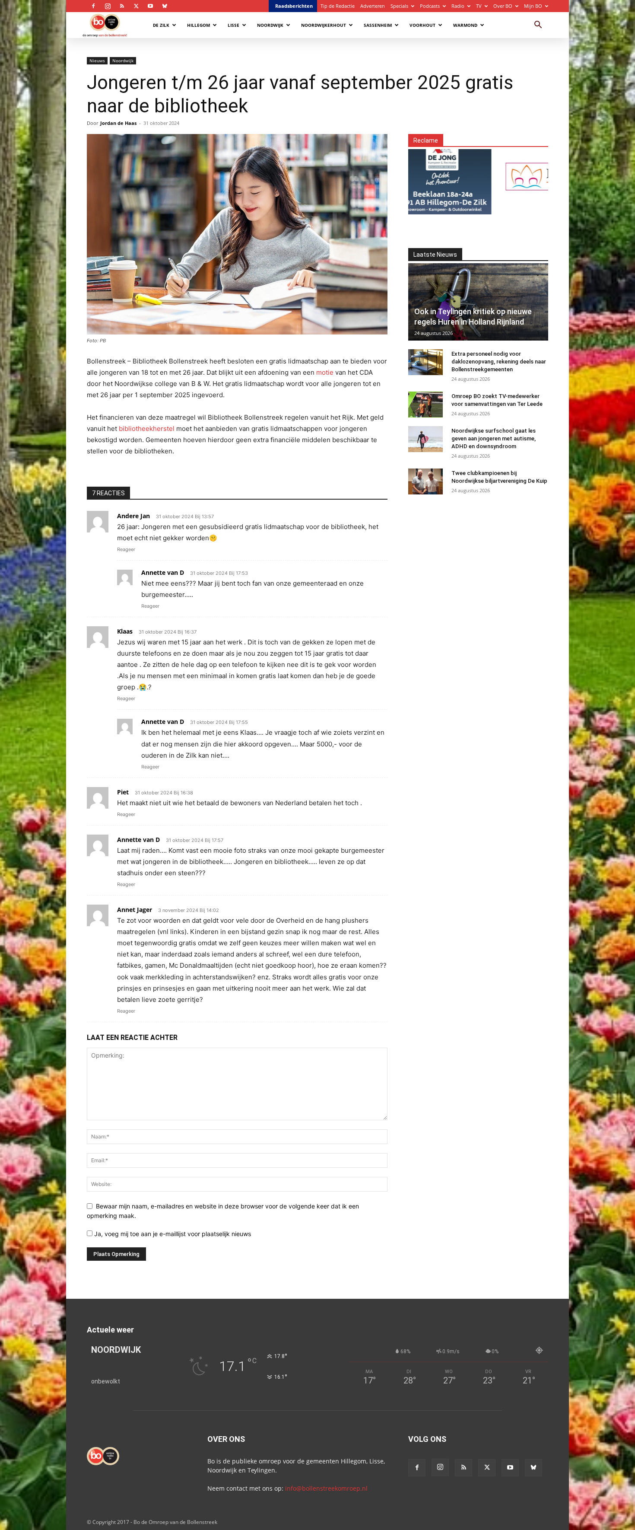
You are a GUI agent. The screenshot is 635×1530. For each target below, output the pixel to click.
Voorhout (422, 25)
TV (479, 6)
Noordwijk (270, 25)
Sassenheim (378, 25)
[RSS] (121, 6)
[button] (537, 26)
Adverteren (372, 6)
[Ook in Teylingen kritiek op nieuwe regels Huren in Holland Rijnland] (478, 302)
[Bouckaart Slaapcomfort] (519, 176)
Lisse (233, 25)
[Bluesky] (164, 6)
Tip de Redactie (338, 6)
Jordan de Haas (118, 123)
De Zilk (161, 25)
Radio (457, 6)
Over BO (502, 6)
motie (324, 372)
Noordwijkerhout (323, 25)
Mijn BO (533, 6)
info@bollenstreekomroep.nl (326, 1488)
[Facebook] (93, 6)
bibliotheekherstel (147, 428)
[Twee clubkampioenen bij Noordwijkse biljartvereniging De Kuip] (425, 481)
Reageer (126, 549)
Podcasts (430, 6)
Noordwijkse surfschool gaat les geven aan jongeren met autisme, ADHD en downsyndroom (493, 438)
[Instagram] (107, 6)
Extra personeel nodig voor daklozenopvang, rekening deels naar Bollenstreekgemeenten (498, 362)
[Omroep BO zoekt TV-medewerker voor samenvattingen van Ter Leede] (425, 405)
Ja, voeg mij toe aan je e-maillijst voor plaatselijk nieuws (171, 1233)
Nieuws (97, 60)
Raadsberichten (294, 6)
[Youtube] (150, 6)
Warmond (465, 25)
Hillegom (198, 25)
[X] (136, 6)
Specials (399, 6)
